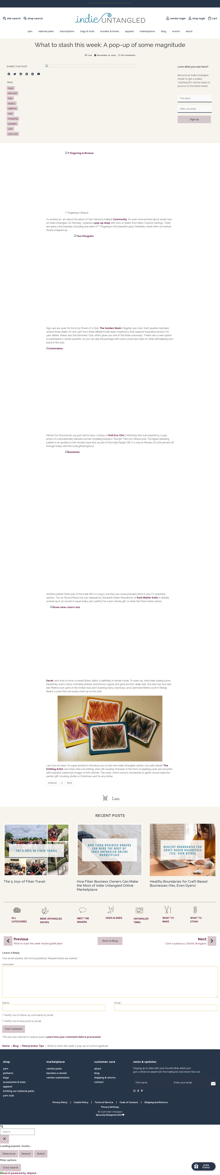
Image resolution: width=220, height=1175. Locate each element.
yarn (10, 128)
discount (12, 93)
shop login (198, 18)
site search (14, 18)
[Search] (17, 1130)
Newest (26, 1153)
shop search (35, 18)
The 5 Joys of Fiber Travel (24, 881)
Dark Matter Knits (147, 597)
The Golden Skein (110, 328)
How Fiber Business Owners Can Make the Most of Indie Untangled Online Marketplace (107, 885)
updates (12, 123)
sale (10, 113)
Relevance (9, 1153)
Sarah (49, 680)
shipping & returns (105, 1077)
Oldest (41, 1153)
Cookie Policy (81, 1102)
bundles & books (109, 31)
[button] (9, 74)
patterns (12, 108)
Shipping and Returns (156, 1102)
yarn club (13, 134)
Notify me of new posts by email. (23, 1021)
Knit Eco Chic (116, 435)
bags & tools (87, 31)
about (189, 31)
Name (6, 1003)
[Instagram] (134, 1091)
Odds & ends (114, 918)
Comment (8, 964)
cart (214, 18)
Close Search (10, 1167)
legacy (11, 103)
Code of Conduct (129, 1102)
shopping (13, 118)
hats (10, 98)
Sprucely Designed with (109, 1115)
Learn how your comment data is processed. (73, 1037)
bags (10, 88)
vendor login (178, 18)
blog (163, 31)
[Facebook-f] (138, 1091)
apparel (129, 31)
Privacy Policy (60, 1102)
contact (98, 1082)
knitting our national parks (18, 1091)
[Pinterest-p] (142, 1091)
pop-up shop (102, 223)
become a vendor (56, 1073)
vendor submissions (57, 1077)
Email (118, 1003)
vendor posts (54, 1068)
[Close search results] (4, 1139)
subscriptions (67, 31)
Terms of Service (104, 1102)
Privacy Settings (110, 1107)
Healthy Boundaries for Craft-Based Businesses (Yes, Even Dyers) (178, 883)
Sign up (194, 119)
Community (120, 219)
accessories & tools (14, 1082)
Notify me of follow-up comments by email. (29, 1015)
